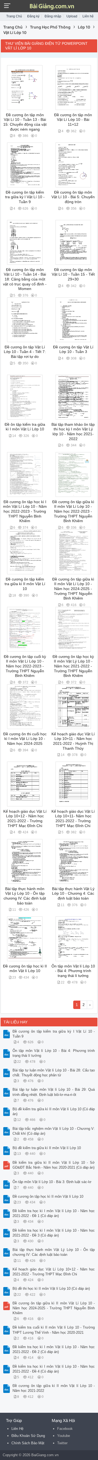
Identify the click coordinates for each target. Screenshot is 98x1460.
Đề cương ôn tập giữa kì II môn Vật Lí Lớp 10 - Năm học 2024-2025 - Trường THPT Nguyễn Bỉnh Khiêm (73, 589)
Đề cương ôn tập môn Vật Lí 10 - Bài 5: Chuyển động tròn (73, 197)
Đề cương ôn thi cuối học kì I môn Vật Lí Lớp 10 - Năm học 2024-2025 (25, 739)
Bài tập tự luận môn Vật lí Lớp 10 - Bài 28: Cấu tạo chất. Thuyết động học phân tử (54, 1072)
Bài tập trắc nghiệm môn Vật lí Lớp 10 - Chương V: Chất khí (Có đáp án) (54, 1131)
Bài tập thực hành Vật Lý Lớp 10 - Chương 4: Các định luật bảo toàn (73, 893)
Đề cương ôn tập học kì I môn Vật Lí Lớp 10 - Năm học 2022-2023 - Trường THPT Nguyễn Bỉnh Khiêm (25, 511)
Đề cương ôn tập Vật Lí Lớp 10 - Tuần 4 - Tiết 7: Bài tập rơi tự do (25, 352)
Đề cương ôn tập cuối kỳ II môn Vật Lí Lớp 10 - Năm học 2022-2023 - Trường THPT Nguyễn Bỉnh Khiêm (25, 666)
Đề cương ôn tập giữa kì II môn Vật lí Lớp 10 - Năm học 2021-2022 (54, 1388)
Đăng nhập (53, 16)
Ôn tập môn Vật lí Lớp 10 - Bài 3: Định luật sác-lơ (52, 1182)
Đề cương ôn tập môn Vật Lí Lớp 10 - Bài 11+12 (73, 120)
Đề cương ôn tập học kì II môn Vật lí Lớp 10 (48, 1196)
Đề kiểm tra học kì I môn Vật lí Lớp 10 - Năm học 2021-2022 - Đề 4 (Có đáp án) (54, 1368)
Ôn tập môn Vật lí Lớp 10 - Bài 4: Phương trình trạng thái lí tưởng (73, 971)
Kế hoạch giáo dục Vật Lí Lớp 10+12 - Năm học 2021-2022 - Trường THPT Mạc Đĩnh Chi (54, 1271)
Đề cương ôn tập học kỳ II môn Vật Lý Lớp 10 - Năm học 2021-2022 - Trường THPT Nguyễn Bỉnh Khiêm (73, 666)
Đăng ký (33, 16)
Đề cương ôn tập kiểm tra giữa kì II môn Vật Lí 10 (25, 584)
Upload (71, 16)
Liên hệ (88, 16)
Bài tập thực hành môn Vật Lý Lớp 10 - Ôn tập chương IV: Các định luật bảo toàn (54, 1252)
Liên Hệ (17, 1429)
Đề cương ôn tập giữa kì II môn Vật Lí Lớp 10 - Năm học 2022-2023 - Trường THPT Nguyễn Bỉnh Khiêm (73, 511)
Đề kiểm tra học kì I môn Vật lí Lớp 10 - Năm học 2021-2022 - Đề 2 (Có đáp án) (54, 1349)
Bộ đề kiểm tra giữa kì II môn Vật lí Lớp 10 (47, 1148)
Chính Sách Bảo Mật (27, 1443)
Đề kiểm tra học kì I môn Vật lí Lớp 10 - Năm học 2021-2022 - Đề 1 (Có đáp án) (54, 1213)
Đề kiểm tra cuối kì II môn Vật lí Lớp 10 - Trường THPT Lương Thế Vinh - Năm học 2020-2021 (54, 1329)
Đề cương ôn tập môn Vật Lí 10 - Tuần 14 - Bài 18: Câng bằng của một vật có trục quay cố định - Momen (25, 279)
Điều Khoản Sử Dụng (28, 1436)
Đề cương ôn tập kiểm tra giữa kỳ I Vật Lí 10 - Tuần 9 (25, 197)
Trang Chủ (14, 16)
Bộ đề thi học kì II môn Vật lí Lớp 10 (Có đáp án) (51, 1288)
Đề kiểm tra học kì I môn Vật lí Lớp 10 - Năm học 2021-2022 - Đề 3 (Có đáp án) (54, 1232)
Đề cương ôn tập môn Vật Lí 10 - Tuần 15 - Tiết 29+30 (73, 274)
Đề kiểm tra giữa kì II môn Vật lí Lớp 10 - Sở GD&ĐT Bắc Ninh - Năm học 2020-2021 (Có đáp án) (54, 1165)
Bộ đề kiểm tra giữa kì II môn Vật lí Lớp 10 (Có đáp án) (54, 1111)
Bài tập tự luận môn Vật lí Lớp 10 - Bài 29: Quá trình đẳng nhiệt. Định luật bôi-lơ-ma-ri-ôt (54, 1091)
